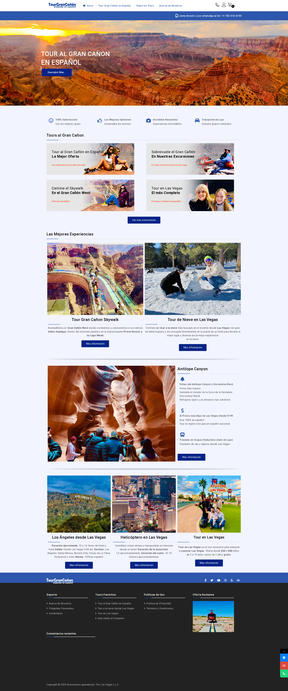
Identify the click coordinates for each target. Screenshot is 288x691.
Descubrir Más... (57, 72)
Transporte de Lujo (213, 119)
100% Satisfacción (67, 119)
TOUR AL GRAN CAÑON (75, 54)
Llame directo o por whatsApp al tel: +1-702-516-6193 (210, 15)
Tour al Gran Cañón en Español (114, 603)
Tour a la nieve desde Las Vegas (115, 608)
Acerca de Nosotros (170, 5)
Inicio (89, 5)
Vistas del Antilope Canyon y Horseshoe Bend (206, 384)
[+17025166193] (284, 673)
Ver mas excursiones (144, 220)
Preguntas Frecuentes (61, 608)
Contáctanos (55, 613)
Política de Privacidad (158, 603)
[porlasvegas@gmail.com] (284, 666)
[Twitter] (212, 580)
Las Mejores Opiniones (117, 119)
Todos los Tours (145, 5)
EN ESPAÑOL (61, 62)
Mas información (95, 343)
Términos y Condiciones (159, 608)
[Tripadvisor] (238, 580)
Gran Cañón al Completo (110, 618)
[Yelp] (232, 580)
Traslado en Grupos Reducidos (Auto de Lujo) (206, 439)
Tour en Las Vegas (107, 613)
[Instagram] (225, 580)
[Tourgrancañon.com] (62, 4)
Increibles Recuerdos (165, 119)
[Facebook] (205, 580)
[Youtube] (218, 580)
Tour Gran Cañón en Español (114, 5)
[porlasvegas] (284, 658)
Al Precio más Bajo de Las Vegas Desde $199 (206, 415)
